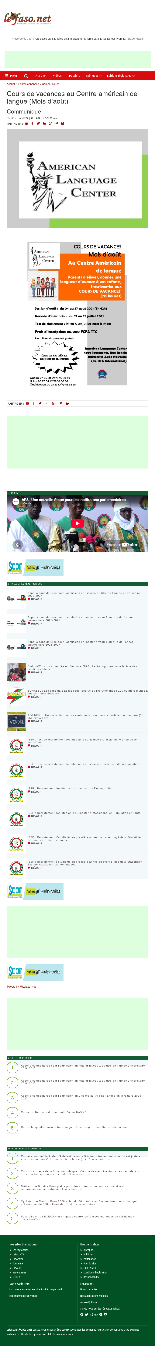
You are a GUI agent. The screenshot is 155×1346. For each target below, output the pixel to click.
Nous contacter (88, 1289)
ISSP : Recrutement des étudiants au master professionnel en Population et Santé (84, 812)
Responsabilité (92, 1277)
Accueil (11, 84)
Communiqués (50, 84)
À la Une (41, 75)
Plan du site (90, 1263)
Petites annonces (28, 84)
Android (84, 1302)
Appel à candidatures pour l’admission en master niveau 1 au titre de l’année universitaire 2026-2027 (81, 643)
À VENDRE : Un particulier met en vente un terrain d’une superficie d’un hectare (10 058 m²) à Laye (85, 716)
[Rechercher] (26, 76)
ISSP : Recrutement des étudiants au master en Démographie (70, 788)
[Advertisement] (78, 59)
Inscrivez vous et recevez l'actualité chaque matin (36, 1289)
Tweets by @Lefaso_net (21, 986)
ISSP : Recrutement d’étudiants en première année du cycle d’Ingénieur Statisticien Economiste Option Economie (85, 839)
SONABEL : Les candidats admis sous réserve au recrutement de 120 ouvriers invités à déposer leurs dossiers (88, 692)
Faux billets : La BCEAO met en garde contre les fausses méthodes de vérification (77, 1216)
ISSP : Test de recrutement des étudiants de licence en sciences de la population (83, 763)
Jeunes (16, 1277)
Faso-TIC (17, 1268)
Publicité (88, 1254)
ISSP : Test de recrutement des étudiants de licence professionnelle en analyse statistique (82, 741)
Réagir (36, 599)
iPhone (94, 1302)
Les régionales (21, 1250)
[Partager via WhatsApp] (50, 124)
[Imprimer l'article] (62, 124)
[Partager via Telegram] (56, 124)
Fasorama (18, 1259)
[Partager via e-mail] (26, 124)
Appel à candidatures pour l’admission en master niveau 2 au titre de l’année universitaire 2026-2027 (81, 619)
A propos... (89, 1250)
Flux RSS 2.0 (90, 1268)
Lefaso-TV (18, 1254)
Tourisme (18, 1263)
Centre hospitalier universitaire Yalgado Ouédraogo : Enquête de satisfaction (74, 1127)
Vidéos (57, 75)
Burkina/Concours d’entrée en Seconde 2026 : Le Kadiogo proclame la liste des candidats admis (82, 668)
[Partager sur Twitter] (38, 124)
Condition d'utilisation (95, 1272)
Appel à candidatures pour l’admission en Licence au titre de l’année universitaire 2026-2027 (84, 594)
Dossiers (74, 75)
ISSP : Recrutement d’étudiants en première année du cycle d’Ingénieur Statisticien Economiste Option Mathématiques (85, 863)
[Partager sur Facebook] (32, 124)
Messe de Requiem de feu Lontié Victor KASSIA (54, 1112)
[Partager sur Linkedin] (44, 124)
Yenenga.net (19, 1272)
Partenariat (90, 1259)
